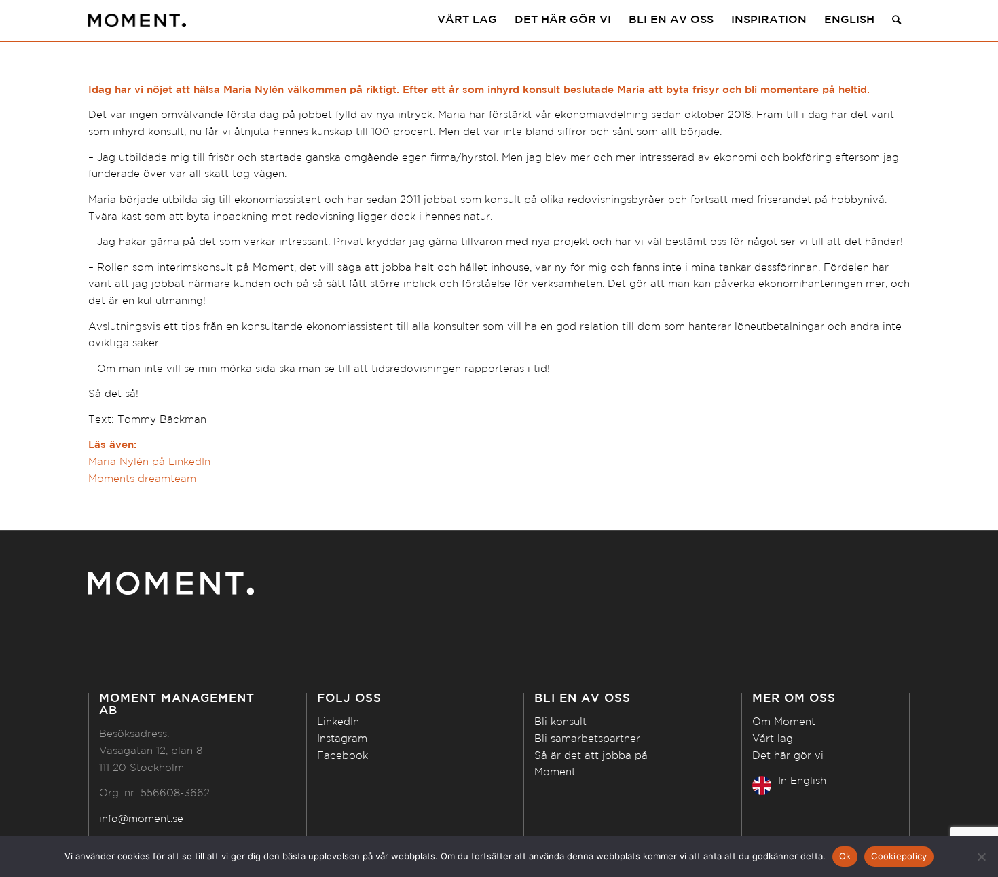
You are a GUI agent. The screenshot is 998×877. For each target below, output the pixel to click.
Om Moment (783, 721)
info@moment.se (141, 819)
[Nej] (981, 856)
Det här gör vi (788, 755)
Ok (845, 856)
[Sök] (896, 20)
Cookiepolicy (899, 856)
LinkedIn (338, 721)
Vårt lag (772, 738)
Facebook (342, 755)
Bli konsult (560, 721)
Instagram (342, 738)
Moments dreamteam (142, 478)
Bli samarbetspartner (587, 738)
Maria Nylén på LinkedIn (149, 462)
